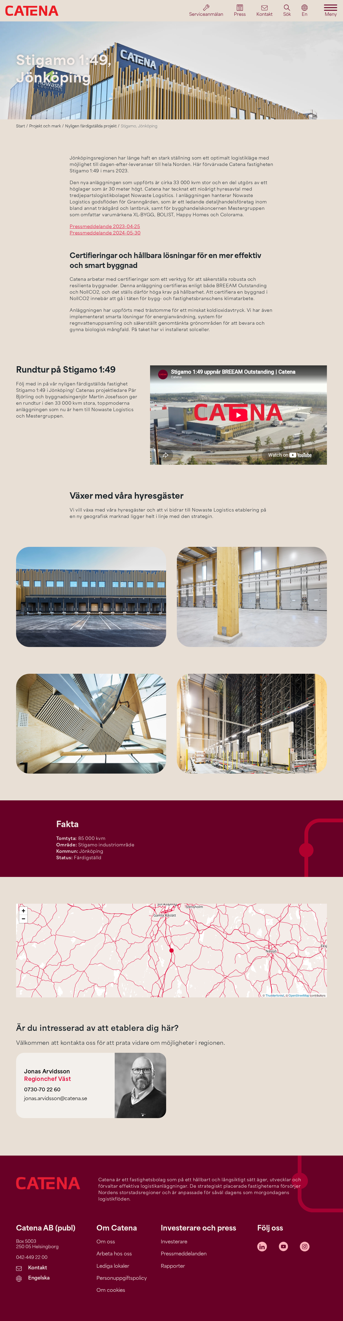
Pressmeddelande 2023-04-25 (105, 227)
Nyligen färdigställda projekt (91, 126)
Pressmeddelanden (184, 1254)
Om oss (105, 1242)
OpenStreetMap (299, 995)
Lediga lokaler (112, 1266)
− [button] (23, 918)
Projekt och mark (45, 126)
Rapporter (173, 1266)
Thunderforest (275, 995)
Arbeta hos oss (114, 1254)
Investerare (174, 1242)
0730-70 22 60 (42, 1090)
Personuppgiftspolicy (121, 1278)
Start (20, 126)
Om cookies (110, 1290)
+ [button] (23, 910)
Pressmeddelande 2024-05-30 (105, 233)
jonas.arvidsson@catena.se (55, 1099)
